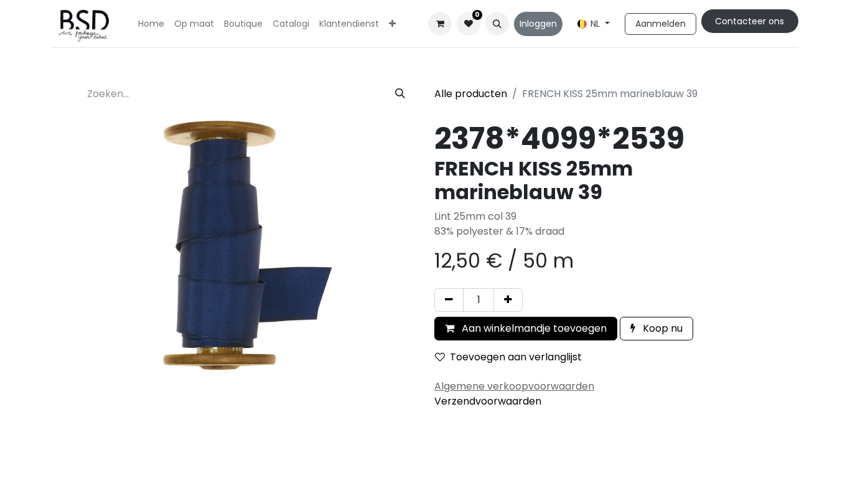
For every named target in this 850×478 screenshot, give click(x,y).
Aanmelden (660, 23)
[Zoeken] (400, 94)
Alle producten (470, 94)
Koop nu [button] (661, 328)
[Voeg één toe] (508, 300)
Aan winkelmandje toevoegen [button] (533, 328)
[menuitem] (151, 23)
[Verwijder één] (449, 300)
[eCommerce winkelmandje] (440, 23)
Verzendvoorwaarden (487, 401)
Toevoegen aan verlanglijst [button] (516, 357)
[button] (497, 23)
